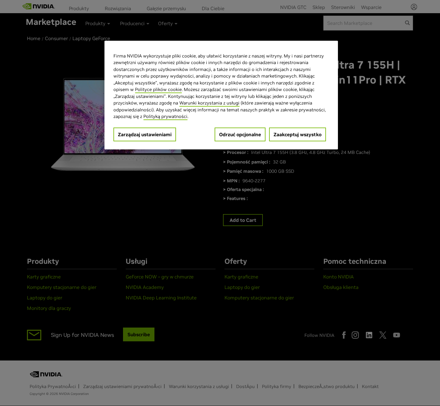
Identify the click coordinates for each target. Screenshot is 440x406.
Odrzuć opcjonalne (240, 134)
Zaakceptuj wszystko (297, 134)
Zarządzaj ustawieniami (145, 134)
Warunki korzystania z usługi (209, 103)
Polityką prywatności (165, 116)
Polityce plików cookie (158, 89)
